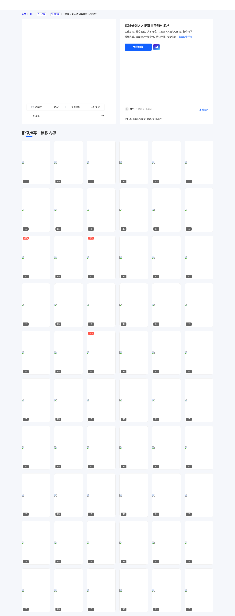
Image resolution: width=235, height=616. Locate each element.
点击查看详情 (185, 37)
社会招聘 (55, 14)
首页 (24, 14)
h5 (31, 14)
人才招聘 (41, 14)
